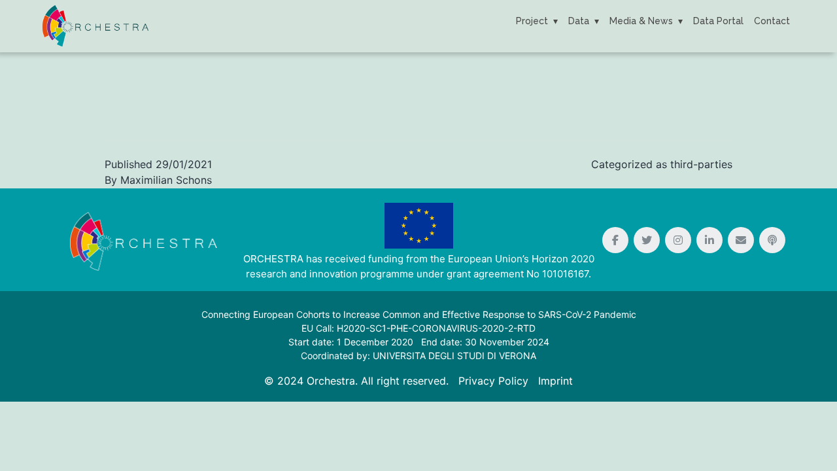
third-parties (701, 164)
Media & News (641, 21)
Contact (772, 21)
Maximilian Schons (166, 179)
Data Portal (718, 21)
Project (532, 21)
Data (578, 21)
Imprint (555, 380)
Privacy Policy (493, 380)
